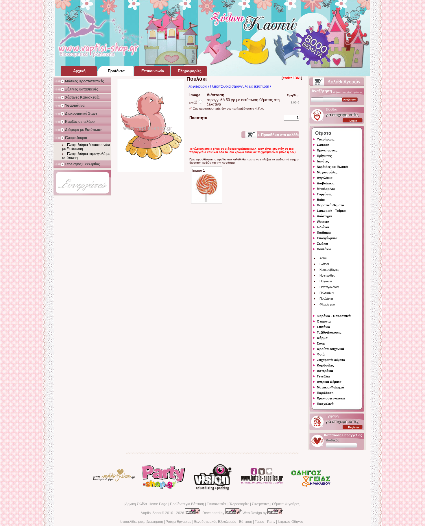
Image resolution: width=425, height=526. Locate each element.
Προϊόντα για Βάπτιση (187, 504)
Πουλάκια (326, 298)
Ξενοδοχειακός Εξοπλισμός (215, 522)
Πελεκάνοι (326, 293)
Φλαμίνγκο (327, 304)
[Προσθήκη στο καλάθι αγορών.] (270, 134)
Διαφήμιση (155, 522)
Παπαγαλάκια (329, 287)
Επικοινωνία (216, 504)
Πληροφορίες (238, 504)
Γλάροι (324, 264)
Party (271, 522)
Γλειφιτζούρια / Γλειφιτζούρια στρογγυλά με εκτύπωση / (228, 86)
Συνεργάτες (260, 504)
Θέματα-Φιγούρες (286, 504)
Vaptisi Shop (151, 513)
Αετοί (322, 258)
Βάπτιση (245, 522)
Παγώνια (325, 281)
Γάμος (260, 522)
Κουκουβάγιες (329, 269)
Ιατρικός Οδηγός (291, 522)
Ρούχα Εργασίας (178, 522)
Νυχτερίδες (327, 275)
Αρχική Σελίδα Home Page (146, 504)
